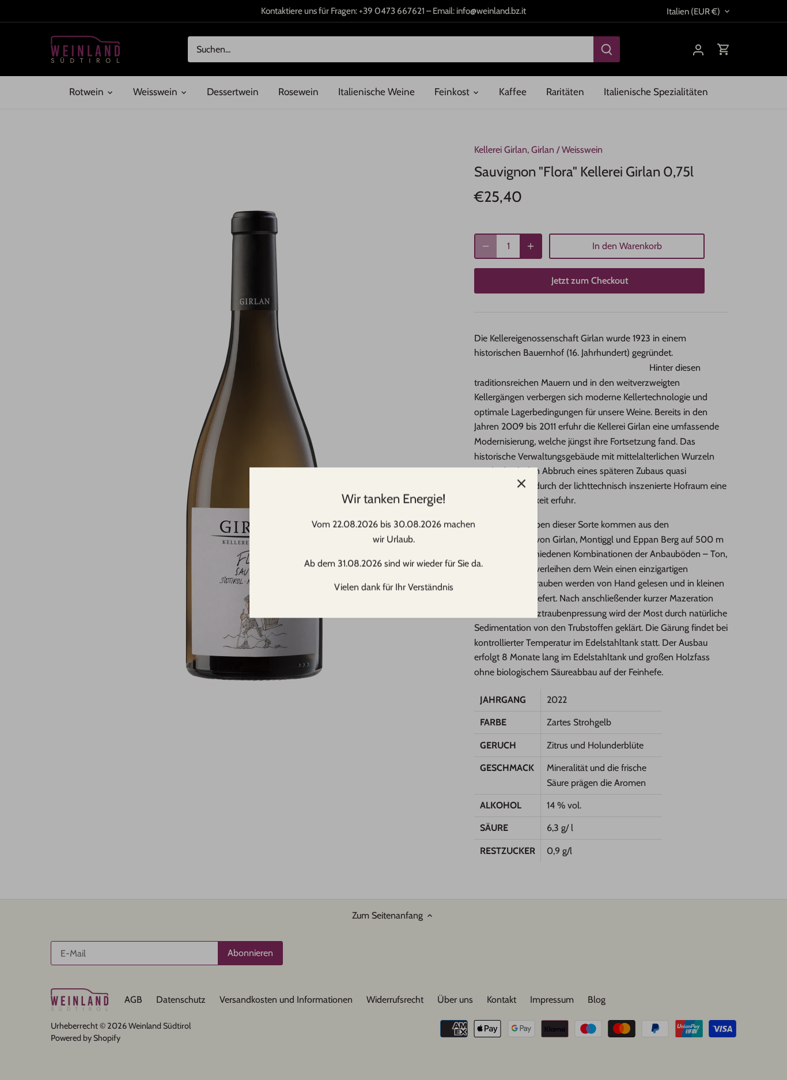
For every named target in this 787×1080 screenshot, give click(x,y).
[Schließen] (521, 481)
